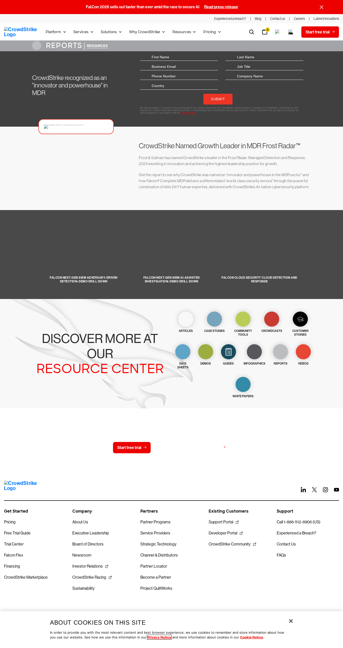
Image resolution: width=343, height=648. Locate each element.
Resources (182, 32)
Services (80, 32)
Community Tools (243, 332)
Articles (186, 331)
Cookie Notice (251, 637)
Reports (63, 45)
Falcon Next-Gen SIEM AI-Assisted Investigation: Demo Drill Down (171, 279)
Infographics (254, 363)
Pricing (209, 32)
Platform (53, 32)
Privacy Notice (159, 637)
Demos (205, 363)
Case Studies (214, 331)
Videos (303, 363)
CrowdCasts (271, 331)
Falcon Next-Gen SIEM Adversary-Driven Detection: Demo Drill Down (84, 279)
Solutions (109, 32)
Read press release (221, 7)
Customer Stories (300, 332)
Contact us (170, 447)
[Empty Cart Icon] (290, 31)
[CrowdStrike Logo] (21, 32)
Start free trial (129, 447)
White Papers (243, 396)
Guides (228, 363)
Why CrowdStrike (144, 32)
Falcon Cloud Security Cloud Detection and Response (259, 279)
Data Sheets (183, 365)
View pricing (210, 447)
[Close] (291, 621)
